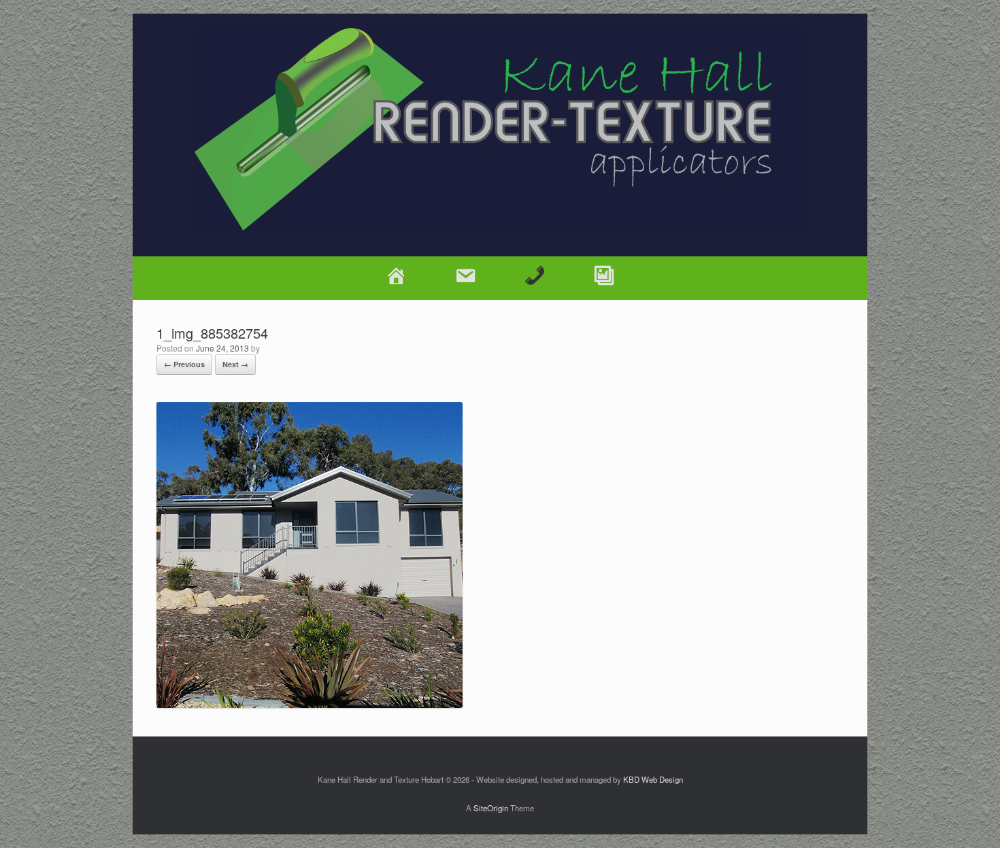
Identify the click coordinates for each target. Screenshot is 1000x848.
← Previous (184, 364)
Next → (235, 364)
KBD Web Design (653, 779)
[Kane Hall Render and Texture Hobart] (500, 129)
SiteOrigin (490, 807)
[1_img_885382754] (309, 703)
